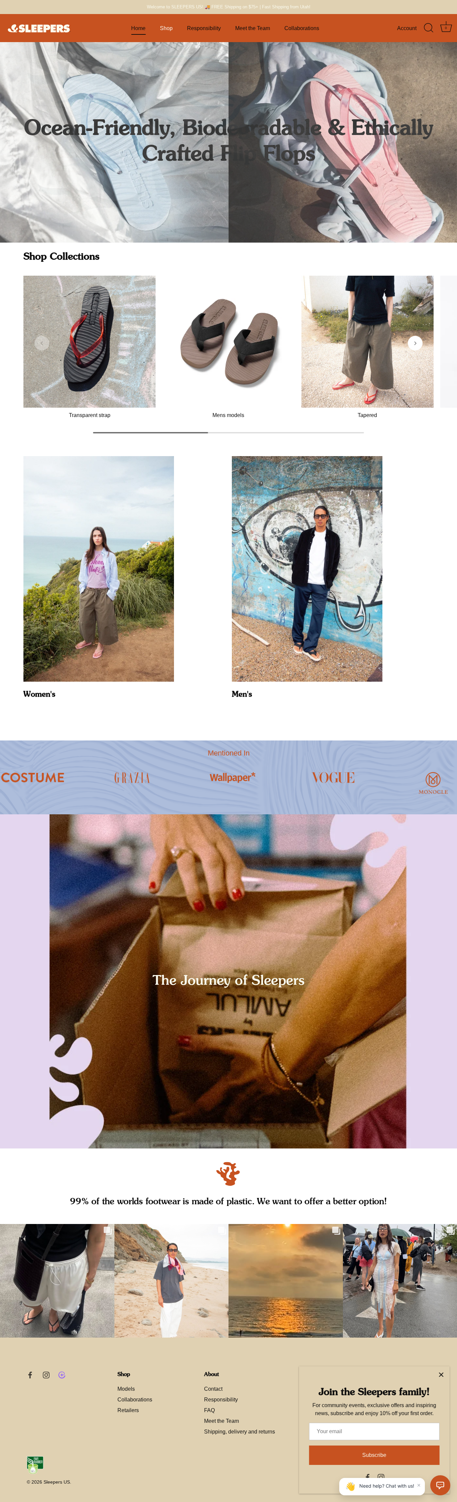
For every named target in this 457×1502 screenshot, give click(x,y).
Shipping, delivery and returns (239, 1432)
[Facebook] (366, 1477)
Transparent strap (89, 415)
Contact (213, 1389)
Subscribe (373, 1455)
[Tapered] (367, 342)
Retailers (128, 1410)
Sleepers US (56, 1482)
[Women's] (98, 569)
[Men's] (307, 569)
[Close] (440, 1374)
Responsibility (204, 28)
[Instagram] (380, 1477)
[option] (228, 142)
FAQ (209, 1410)
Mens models (228, 415)
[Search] (428, 28)
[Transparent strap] (89, 342)
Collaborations (301, 28)
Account (407, 28)
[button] (41, 343)
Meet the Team (252, 28)
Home (138, 28)
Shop (166, 28)
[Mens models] (228, 342)
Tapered (367, 415)
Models (126, 1389)
